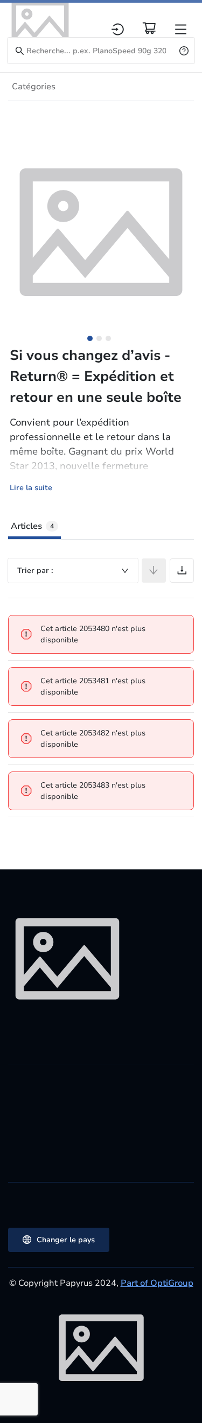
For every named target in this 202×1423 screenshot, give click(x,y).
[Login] (118, 29)
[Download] (182, 570)
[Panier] (149, 28)
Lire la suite (31, 488)
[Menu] (181, 29)
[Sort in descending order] (154, 570)
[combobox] (73, 570)
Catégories (33, 87)
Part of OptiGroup (157, 1283)
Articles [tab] (32, 526)
